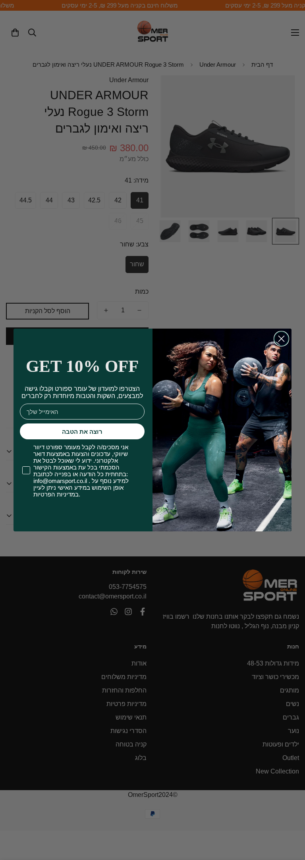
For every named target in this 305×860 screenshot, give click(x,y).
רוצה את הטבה (82, 431)
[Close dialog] (281, 339)
